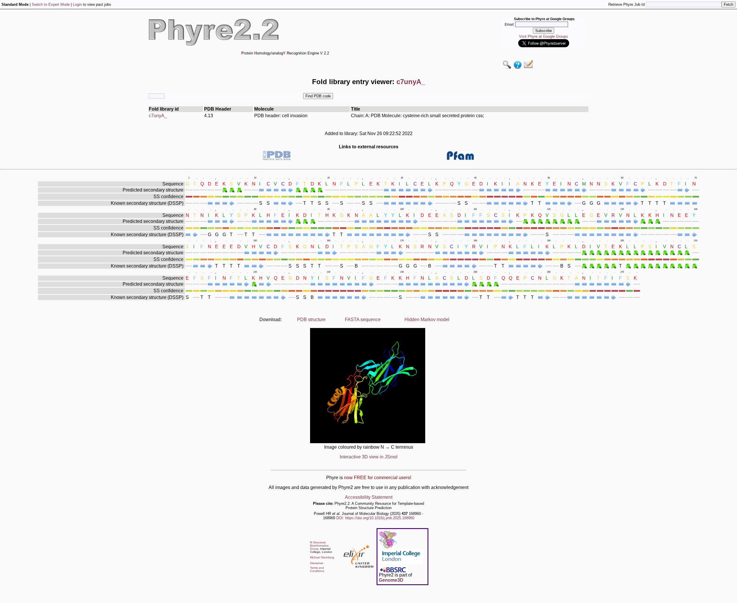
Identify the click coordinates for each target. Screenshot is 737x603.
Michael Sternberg (322, 557)
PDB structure (311, 319)
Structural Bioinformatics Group (319, 545)
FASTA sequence (363, 319)
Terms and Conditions (317, 569)
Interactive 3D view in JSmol (369, 456)
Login (77, 4)
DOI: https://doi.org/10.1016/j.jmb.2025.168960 (375, 518)
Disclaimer (316, 563)
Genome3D (391, 580)
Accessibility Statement (368, 497)
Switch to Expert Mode (51, 4)
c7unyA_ (158, 115)
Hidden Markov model (426, 319)
